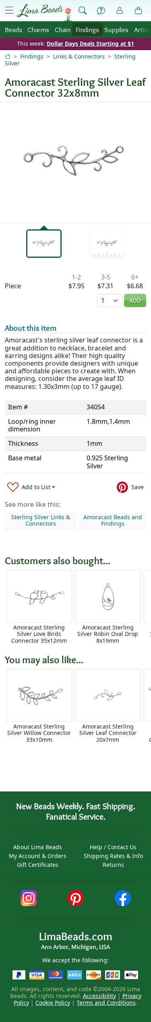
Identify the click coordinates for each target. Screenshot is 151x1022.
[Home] (7, 56)
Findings (87, 29)
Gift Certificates (37, 864)
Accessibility (99, 996)
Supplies (116, 29)
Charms (38, 29)
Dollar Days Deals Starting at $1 (90, 43)
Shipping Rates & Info (113, 856)
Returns (113, 864)
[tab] (44, 243)
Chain (62, 29)
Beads (13, 29)
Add (135, 300)
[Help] (101, 10)
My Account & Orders (37, 856)
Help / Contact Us (113, 847)
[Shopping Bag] (138, 10)
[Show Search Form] (83, 10)
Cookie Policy (52, 1002)
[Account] (120, 10)
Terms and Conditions (106, 1002)
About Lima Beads (37, 847)
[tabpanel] (75, 162)
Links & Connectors (79, 56)
